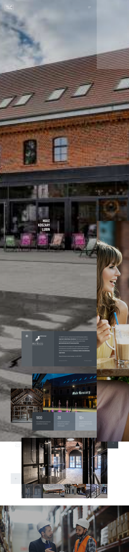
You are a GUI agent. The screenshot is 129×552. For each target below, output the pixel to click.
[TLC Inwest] (9, 8)
